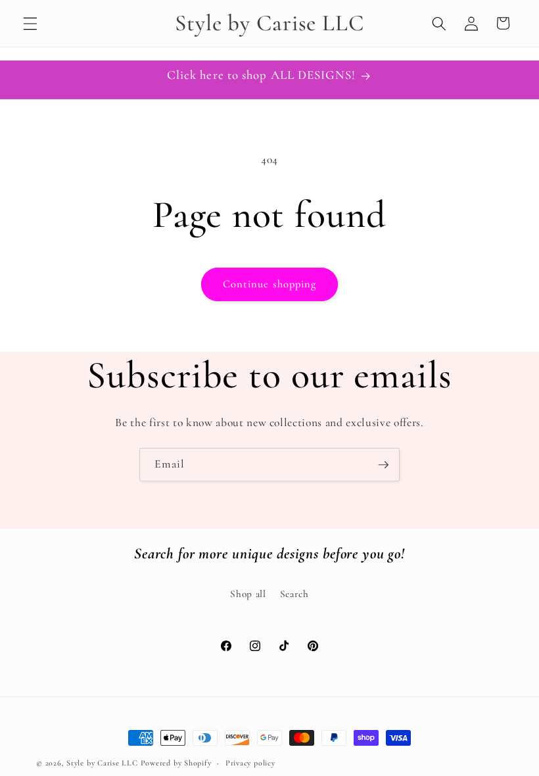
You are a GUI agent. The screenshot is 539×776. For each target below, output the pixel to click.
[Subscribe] (383, 465)
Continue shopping (270, 284)
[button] (30, 23)
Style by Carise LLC (102, 762)
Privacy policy (250, 762)
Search (294, 594)
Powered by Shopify (176, 762)
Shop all (248, 594)
